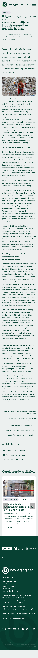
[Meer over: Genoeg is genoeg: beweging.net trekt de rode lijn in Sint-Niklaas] (18, 488)
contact (12, 613)
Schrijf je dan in (7, 623)
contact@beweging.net (10, 586)
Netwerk (6, 12)
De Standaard (26, 49)
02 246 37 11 (9, 588)
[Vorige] (5, 506)
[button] (31, 4)
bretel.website (22, 644)
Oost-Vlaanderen (11, 499)
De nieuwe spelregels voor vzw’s (13, 606)
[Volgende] (32, 506)
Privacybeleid (19, 642)
